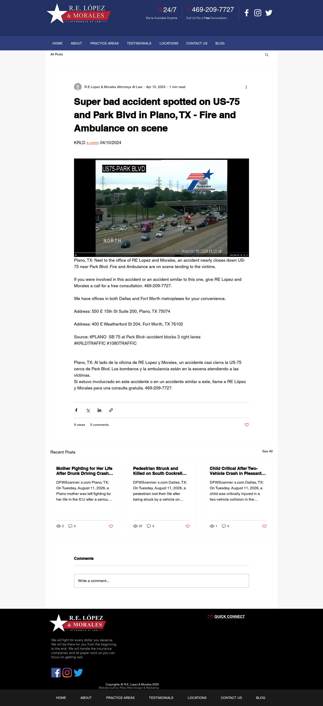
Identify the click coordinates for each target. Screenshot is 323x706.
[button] (266, 54)
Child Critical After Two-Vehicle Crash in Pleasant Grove (236, 471)
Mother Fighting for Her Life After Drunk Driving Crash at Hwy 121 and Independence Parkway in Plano (84, 471)
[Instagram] (257, 13)
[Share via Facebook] (76, 410)
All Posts (56, 54)
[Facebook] (246, 13)
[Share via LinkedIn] (99, 410)
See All (267, 451)
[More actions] (246, 87)
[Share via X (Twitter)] (88, 410)
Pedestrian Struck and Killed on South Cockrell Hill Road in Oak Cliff (157, 471)
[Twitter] (269, 13)
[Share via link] (111, 410)
